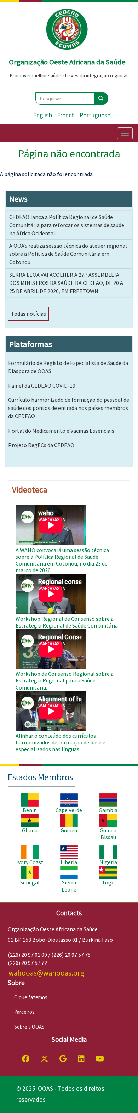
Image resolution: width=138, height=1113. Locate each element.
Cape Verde (69, 810)
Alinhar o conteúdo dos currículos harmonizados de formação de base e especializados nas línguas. (60, 742)
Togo (108, 882)
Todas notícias (28, 313)
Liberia (69, 862)
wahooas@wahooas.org (46, 973)
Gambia (108, 810)
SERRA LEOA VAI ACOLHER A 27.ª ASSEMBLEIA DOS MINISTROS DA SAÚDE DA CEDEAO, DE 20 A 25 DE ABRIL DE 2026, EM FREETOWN (66, 282)
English (42, 115)
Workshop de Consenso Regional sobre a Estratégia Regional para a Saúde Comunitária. (65, 680)
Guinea (69, 830)
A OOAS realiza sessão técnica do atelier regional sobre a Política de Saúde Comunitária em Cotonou (68, 253)
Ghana (30, 830)
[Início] (67, 29)
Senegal (30, 882)
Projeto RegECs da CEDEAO (41, 445)
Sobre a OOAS (29, 1026)
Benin (30, 810)
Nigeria (108, 862)
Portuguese (95, 115)
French (66, 115)
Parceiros (24, 1011)
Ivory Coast (30, 862)
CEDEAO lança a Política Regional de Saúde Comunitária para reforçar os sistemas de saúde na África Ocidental (66, 225)
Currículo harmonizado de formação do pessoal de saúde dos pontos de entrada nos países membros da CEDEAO (68, 408)
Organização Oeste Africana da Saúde (67, 62)
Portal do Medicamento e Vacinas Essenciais (61, 430)
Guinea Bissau (108, 834)
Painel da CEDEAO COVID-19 (41, 385)
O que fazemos (30, 997)
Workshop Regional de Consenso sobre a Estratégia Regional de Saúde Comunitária (67, 622)
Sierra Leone (69, 886)
